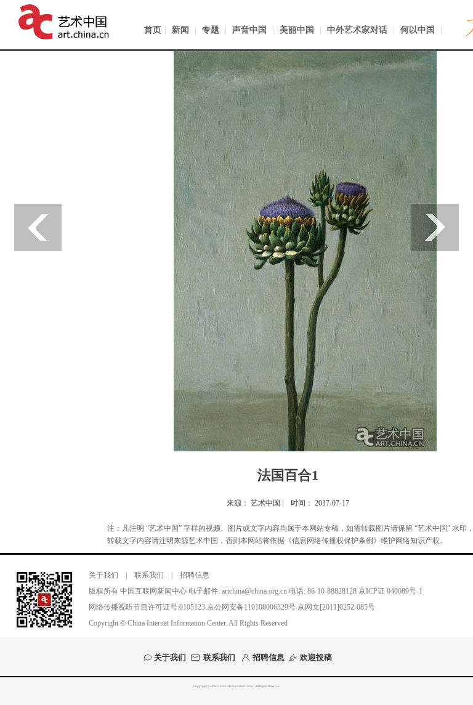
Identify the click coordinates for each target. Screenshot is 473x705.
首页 (152, 29)
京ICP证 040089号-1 (390, 591)
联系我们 (149, 575)
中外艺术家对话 (357, 29)
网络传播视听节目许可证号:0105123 (147, 607)
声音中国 (249, 29)
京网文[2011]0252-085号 (336, 607)
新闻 (180, 29)
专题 (210, 29)
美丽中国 (297, 29)
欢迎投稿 (316, 657)
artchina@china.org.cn (254, 591)
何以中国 (417, 29)
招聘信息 (194, 575)
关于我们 (103, 575)
